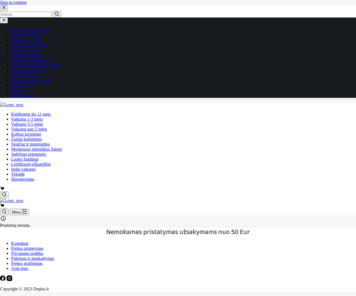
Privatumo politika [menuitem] (27, 253)
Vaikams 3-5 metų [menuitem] (27, 40)
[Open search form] (4, 194)
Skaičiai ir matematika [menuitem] (30, 60)
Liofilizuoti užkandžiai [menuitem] (31, 80)
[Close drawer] (4, 20)
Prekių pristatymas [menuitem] (27, 248)
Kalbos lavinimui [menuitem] (26, 50)
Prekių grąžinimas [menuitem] (27, 263)
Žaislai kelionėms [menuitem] (26, 55)
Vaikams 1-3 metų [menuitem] (27, 35)
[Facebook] (3, 279)
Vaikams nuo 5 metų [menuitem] (29, 45)
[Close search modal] (4, 8)
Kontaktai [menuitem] (19, 243)
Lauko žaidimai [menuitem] (24, 75)
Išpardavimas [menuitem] (22, 95)
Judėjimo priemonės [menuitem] (28, 70)
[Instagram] (9, 279)
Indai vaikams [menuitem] (23, 85)
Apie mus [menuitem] (19, 268)
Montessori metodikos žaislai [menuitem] (36, 65)
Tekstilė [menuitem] (18, 90)
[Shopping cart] (2, 188)
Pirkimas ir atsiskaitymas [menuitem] (32, 258)
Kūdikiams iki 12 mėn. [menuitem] (31, 30)
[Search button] (57, 14)
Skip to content (13, 2)
